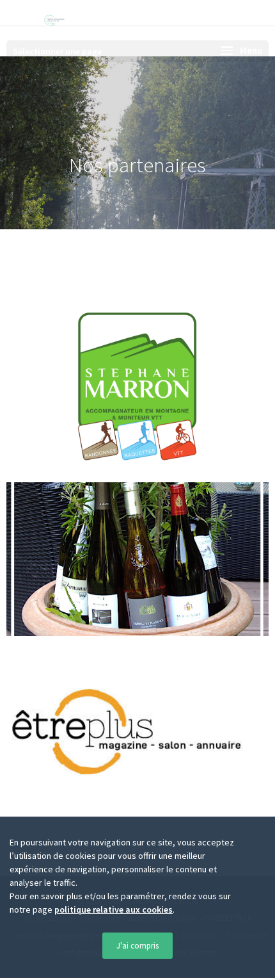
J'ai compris (137, 945)
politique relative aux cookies (113, 909)
